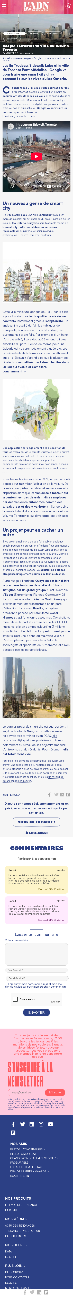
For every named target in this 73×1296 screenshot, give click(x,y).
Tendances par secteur (22, 1230)
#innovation (52, 33)
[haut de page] (67, 1292)
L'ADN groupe (14, 1272)
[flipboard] (46, 1293)
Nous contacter (17, 1277)
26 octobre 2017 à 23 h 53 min (51, 889)
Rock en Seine (20, 1175)
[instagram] (41, 1125)
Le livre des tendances (22, 1205)
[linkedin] (39, 1293)
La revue (11, 1210)
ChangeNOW (19, 1158)
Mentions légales (18, 1288)
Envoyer (36, 1012)
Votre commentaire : (17, 940)
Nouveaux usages (14, 33)
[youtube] (50, 1125)
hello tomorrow (23, 1153)
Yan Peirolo (12, 53)
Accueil (6, 58)
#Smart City (12, 39)
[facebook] (25, 1293)
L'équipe (11, 1282)
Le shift (10, 1256)
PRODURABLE (19, 1162)
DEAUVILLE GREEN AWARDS (28, 1171)
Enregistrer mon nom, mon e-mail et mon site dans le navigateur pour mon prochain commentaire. (36, 985)
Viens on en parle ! (36, 822)
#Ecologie (35, 33)
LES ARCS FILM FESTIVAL (26, 1167)
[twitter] (32, 1293)
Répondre (60, 870)
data (8, 1251)
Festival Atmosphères (26, 1149)
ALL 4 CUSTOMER (44, 1158)
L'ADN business (15, 1236)
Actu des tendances (20, 1225)
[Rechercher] (68, 6)
